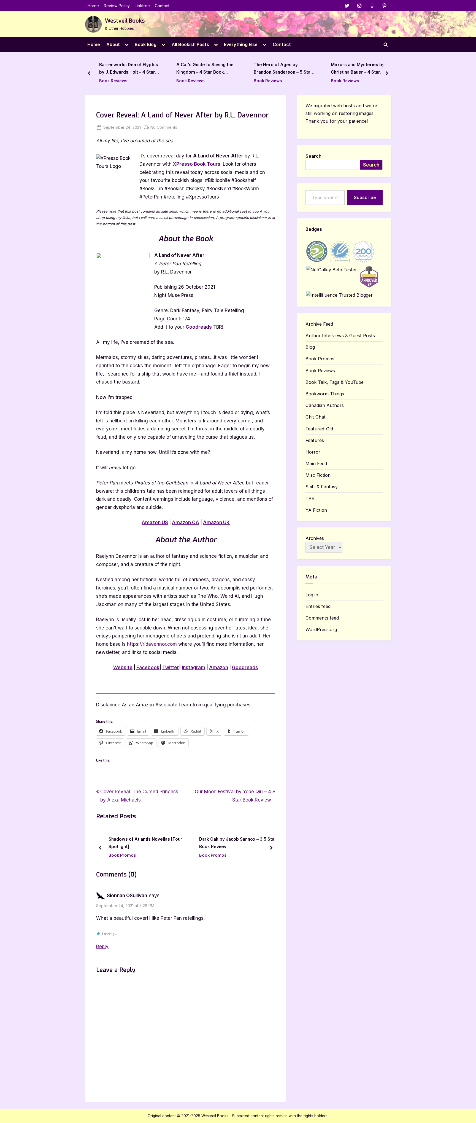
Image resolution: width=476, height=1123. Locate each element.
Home (93, 5)
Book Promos (137, 855)
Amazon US (155, 522)
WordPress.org (321, 629)
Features (314, 440)
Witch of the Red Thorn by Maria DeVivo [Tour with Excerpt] (249, 843)
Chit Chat (315, 417)
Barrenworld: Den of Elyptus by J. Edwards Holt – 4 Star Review (128, 69)
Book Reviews (113, 80)
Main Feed (316, 463)
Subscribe (365, 197)
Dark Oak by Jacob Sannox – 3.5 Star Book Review (162, 843)
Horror (312, 452)
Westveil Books (125, 21)
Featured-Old (319, 428)
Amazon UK (216, 522)
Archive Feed (319, 324)
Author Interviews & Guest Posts (340, 335)
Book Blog (145, 44)
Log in (311, 594)
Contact (162, 5)
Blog (310, 347)
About (113, 44)
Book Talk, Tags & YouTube (334, 382)
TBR (310, 498)
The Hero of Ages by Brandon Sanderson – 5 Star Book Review (283, 69)
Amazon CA (185, 522)
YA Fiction (316, 510)
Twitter (170, 667)
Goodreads (199, 327)
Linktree (142, 5)
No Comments (163, 128)
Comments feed (322, 618)
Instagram (193, 667)
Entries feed (318, 606)
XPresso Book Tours (196, 164)
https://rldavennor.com (152, 644)
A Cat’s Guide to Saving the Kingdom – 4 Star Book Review (205, 69)
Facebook (147, 667)
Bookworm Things (324, 393)
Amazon (218, 667)
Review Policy (117, 5)
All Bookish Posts (190, 44)
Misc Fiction (318, 475)
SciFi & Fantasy (321, 486)
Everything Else (241, 44)
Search (313, 156)
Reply (102, 946)
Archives (314, 538)
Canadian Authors (324, 405)
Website (122, 667)
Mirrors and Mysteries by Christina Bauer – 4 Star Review (358, 69)
